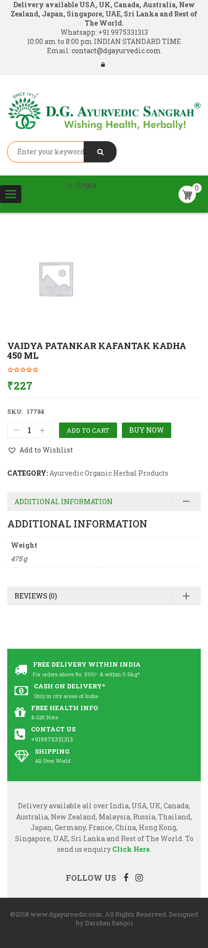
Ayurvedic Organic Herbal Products (108, 473)
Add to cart (88, 430)
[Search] (100, 151)
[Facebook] (125, 877)
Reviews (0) (36, 595)
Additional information (64, 501)
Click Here (130, 849)
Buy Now (146, 430)
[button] (40, 450)
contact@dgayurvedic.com (115, 50)
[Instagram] (139, 877)
